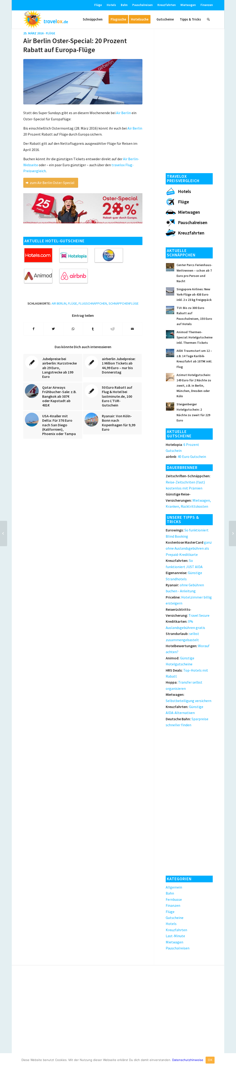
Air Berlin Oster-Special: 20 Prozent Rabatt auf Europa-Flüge (75, 45)
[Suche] (208, 19)
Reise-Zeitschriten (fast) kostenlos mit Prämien (188, 482)
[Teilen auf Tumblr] (93, 328)
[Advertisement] (189, 99)
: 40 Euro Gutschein (186, 456)
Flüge (98, 5)
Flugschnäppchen (93, 303)
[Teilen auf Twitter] (53, 328)
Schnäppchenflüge (124, 303)
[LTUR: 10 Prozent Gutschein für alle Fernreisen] (3, 533)
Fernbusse (174, 899)
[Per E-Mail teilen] (132, 328)
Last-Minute (175, 936)
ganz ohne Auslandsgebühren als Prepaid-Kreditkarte (189, 548)
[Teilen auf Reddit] (112, 328)
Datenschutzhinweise (187, 1060)
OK (210, 1060)
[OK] (230, 1060)
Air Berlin (59, 303)
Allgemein (174, 887)
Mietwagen (188, 5)
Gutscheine (174, 917)
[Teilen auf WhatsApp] (73, 328)
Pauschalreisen (142, 5)
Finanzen (207, 5)
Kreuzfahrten (166, 5)
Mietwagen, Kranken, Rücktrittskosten (188, 500)
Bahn (124, 5)
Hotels (111, 5)
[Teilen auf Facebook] (33, 328)
